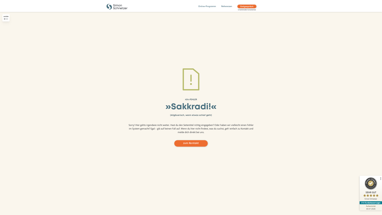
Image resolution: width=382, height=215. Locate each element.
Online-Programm (207, 6)
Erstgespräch (246, 6)
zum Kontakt (191, 143)
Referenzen (226, 6)
